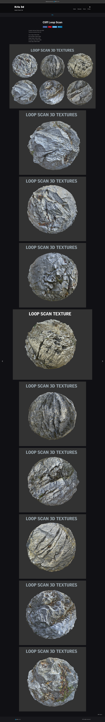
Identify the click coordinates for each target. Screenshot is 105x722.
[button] (100, 714)
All (52, 14)
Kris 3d (19, 6)
